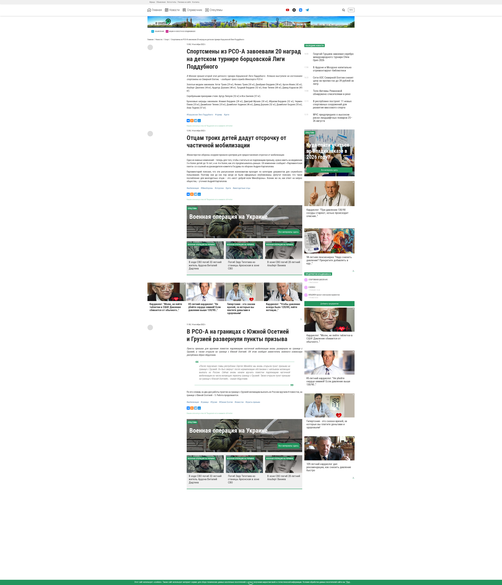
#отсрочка (219, 188)
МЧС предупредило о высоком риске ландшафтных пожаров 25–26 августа (332, 117)
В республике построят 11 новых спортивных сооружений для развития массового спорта (332, 104)
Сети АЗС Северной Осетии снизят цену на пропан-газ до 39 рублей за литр (333, 80)
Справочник (194, 10)
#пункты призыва (253, 402)
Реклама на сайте (184, 2)
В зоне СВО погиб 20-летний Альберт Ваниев (283, 264)
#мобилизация (193, 188)
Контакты (195, 2)
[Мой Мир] (199, 120)
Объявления (161, 2)
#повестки (239, 402)
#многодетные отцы (241, 188)
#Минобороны (207, 188)
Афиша (152, 2)
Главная (157, 10)
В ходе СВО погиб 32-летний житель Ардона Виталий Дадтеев (205, 265)
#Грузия (213, 402)
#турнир (218, 115)
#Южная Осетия (226, 402)
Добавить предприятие (329, 304)
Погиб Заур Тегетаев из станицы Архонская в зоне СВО (243, 265)
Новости (174, 10)
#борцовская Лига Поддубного (200, 115)
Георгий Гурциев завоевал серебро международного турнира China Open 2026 (333, 57)
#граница (205, 402)
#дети (226, 115)
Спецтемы (216, 10)
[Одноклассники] (191, 120)
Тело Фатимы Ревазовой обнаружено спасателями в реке (331, 92)
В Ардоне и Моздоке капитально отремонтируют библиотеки (332, 69)
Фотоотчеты (171, 2)
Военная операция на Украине (228, 216)
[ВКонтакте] (188, 120)
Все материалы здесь (288, 232)
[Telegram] (195, 120)
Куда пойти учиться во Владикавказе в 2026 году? (327, 151)
